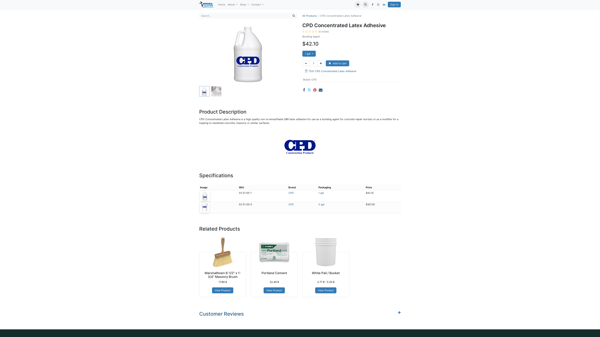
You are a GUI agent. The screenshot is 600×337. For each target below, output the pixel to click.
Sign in (394, 4)
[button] (365, 4)
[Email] (320, 90)
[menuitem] (221, 4)
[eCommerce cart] (357, 4)
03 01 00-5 (245, 204)
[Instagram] (378, 4)
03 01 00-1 (245, 192)
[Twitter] (309, 90)
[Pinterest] (315, 90)
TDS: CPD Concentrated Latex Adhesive (332, 71)
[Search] (294, 16)
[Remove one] (306, 63)
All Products (309, 15)
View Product (223, 290)
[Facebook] (372, 4)
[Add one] (321, 63)
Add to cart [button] (339, 63)
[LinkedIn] (384, 4)
